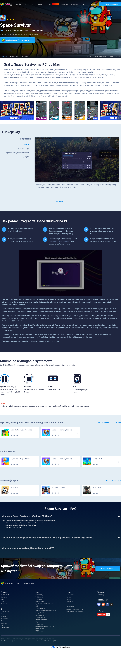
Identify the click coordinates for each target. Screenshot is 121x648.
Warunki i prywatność (6, 641)
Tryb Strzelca (39, 597)
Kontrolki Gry (39, 595)
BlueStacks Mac (5, 595)
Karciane (3, 621)
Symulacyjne (4, 623)
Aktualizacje (100, 595)
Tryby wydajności (40, 617)
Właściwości (21, 4)
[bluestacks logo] (6, 4)
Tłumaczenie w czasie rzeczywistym (45, 610)
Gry (32, 4)
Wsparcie (74, 4)
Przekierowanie (39, 615)
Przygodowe (4, 618)
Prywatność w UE (41, 641)
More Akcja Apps (9, 480)
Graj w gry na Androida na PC (74, 609)
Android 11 (4, 604)
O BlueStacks (70, 595)
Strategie (3, 616)
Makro (37, 606)
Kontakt (68, 599)
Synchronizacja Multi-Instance (44, 604)
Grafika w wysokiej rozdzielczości (44, 626)
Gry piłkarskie (5, 627)
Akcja (3, 30)
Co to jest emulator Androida (74, 611)
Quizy (2, 625)
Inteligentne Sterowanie (42, 613)
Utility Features (39, 628)
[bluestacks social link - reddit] (103, 604)
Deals (2, 601)
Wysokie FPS (39, 624)
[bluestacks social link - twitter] (111, 604)
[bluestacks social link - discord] (98, 604)
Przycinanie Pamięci (41, 619)
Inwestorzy (69, 601)
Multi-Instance (39, 601)
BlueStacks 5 (4, 597)
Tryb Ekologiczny (40, 608)
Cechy (37, 592)
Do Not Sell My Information (53, 641)
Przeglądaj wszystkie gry (109, 422)
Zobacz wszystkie (113, 480)
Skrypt (37, 622)
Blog (40, 4)
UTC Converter (39, 631)
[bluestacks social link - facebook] (107, 604)
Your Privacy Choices (63, 647)
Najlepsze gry (5, 611)
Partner (64, 4)
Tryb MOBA (38, 599)
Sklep (52, 4)
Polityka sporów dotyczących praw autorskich (24, 641)
